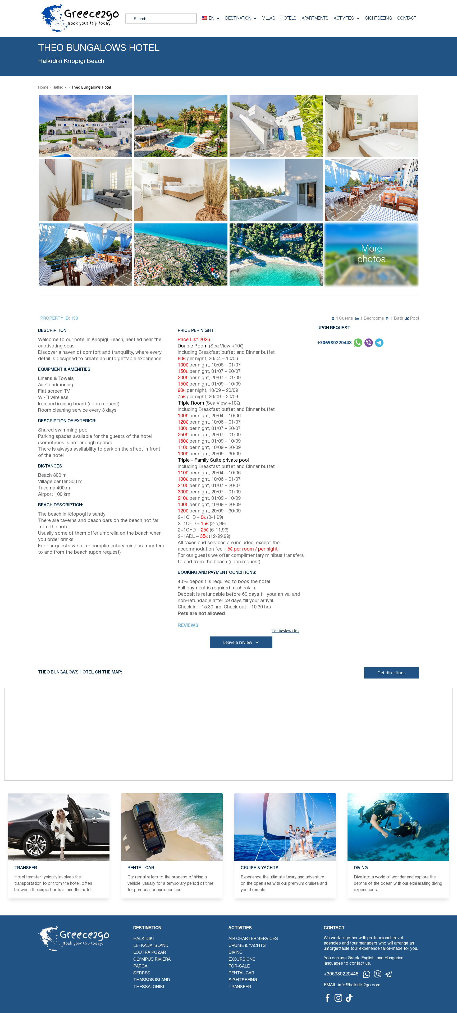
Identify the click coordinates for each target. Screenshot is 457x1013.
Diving (236, 953)
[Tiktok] (349, 998)
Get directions (391, 673)
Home (43, 87)
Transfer (240, 987)
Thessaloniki (148, 987)
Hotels (288, 18)
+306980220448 (334, 343)
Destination (238, 18)
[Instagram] (338, 997)
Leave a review (237, 642)
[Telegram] (389, 974)
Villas (268, 18)
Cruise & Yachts (247, 946)
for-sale (239, 966)
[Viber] (378, 974)
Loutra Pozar (149, 953)
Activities (344, 18)
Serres (141, 973)
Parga (140, 966)
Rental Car (241, 973)
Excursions (242, 959)
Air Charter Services (253, 939)
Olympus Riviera (152, 959)
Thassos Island (151, 980)
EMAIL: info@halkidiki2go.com (352, 985)
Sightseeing (378, 18)
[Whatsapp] (367, 974)
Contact (406, 18)
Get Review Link (285, 630)
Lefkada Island (150, 946)
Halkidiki (59, 87)
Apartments (315, 18)
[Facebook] (328, 998)
